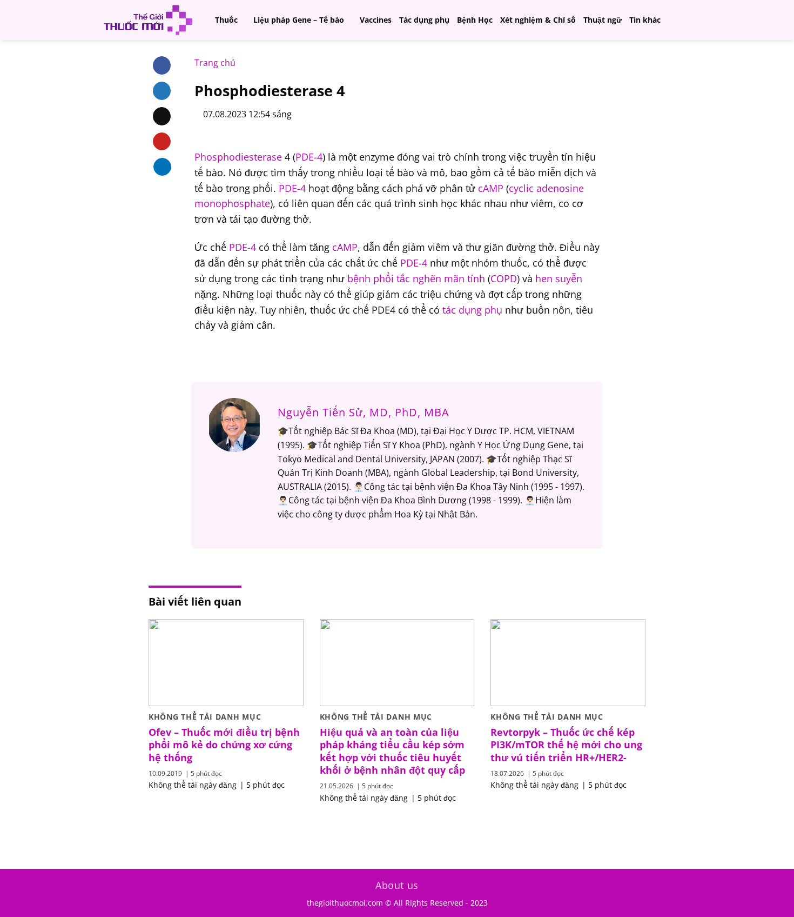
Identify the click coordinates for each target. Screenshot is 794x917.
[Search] (692, 19)
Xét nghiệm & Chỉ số (538, 20)
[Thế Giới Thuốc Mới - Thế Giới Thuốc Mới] (148, 20)
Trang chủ (214, 63)
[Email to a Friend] (162, 116)
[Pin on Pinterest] (162, 141)
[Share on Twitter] (162, 91)
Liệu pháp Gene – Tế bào (298, 20)
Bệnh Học (475, 20)
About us (397, 885)
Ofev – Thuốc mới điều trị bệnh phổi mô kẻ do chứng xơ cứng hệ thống (224, 745)
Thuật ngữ (602, 20)
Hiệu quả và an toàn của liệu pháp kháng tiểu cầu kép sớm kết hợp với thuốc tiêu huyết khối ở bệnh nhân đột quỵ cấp (392, 751)
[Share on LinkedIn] (162, 166)
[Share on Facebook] (162, 65)
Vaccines (376, 20)
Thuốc (226, 20)
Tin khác (645, 20)
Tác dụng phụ (424, 20)
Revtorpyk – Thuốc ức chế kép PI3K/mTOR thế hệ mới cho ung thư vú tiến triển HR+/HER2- (566, 745)
